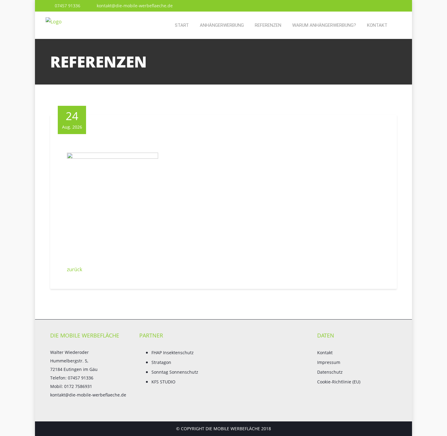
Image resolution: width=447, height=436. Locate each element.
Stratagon (161, 362)
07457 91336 (67, 6)
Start (182, 25)
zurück (74, 269)
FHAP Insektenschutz (172, 352)
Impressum (328, 362)
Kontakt (377, 25)
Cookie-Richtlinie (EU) (338, 382)
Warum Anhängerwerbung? (324, 25)
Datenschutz (330, 372)
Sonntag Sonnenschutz (174, 372)
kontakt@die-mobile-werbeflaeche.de (134, 6)
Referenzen (268, 25)
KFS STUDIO (163, 382)
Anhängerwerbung (222, 25)
